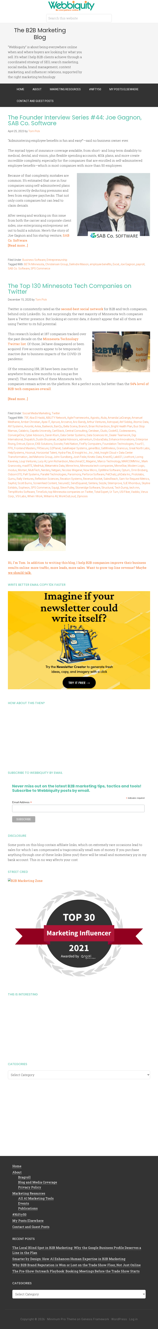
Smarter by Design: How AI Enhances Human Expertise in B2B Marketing (68, 1259)
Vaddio (135, 491)
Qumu (11, 478)
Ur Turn (113, 491)
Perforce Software (93, 474)
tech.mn (134, 487)
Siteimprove (115, 483)
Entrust (21, 443)
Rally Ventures (25, 478)
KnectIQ (107, 456)
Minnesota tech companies (96, 465)
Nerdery (45, 470)
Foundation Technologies (118, 443)
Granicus (122, 448)
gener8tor (94, 448)
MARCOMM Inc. (131, 461)
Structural (107, 487)
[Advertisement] (79, 736)
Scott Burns (25, 483)
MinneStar (120, 465)
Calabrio (23, 430)
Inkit (96, 452)
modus (12, 470)
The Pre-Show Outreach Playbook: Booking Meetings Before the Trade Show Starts (76, 1271)
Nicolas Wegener (72, 470)
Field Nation (71, 443)
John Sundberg (63, 456)
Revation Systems (71, 478)
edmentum (85, 439)
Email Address (22, 802)
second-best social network (82, 309)
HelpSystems (16, 452)
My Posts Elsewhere (28, 1221)
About (17, 1172)
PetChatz (111, 474)
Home (16, 1166)
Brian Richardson (99, 426)
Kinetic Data (94, 456)
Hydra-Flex (64, 452)
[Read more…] (18, 245)
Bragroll (24, 1177)
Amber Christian (30, 421)
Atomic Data (140, 421)
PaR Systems (31, 474)
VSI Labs (21, 496)
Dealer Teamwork (119, 435)
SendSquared (79, 483)
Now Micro (90, 470)
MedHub (39, 465)
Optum (126, 470)
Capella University (40, 430)
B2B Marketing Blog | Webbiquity (79, 6)
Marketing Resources (28, 1193)
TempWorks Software (21, 491)
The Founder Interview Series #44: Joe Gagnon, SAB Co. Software (75, 120)
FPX (10, 448)
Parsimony (74, 474)
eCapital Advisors (67, 439)
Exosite (58, 443)
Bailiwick (47, 426)
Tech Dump (121, 487)
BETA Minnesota (34, 264)
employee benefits (101, 264)
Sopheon (24, 487)
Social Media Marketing (36, 413)
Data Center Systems (73, 435)
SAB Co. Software (18, 268)
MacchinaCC (77, 461)
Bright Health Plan (121, 426)
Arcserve (66, 421)
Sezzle (102, 483)
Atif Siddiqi (125, 421)
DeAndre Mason (79, 264)
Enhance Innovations (121, 439)
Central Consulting (76, 430)
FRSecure (43, 448)
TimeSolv (41, 491)
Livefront (129, 456)
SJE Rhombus (131, 483)
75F (26, 417)
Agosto (94, 417)
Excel (116, 264)
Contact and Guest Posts (30, 1227)
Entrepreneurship (57, 259)
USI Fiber (124, 491)
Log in (133, 1319)
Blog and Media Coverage (37, 1182)
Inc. (91, 452)
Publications (28, 1208)
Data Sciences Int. (97, 435)
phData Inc (124, 474)
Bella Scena (70, 426)
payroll (140, 264)
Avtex (37, 426)
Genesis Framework (95, 1319)
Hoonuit (30, 452)
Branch (83, 426)
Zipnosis (82, 496)
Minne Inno (72, 465)
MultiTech (34, 470)
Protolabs (138, 474)
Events (23, 1203)
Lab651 (118, 456)
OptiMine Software (109, 470)
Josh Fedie (79, 456)
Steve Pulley (67, 487)
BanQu (58, 426)
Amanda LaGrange (119, 417)
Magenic (91, 461)
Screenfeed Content (45, 483)
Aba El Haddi (37, 417)
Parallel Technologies (53, 474)
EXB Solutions (44, 443)
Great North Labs (139, 448)
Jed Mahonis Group (40, 456)
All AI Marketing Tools (36, 1198)
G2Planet (55, 448)
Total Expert (101, 491)
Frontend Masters (25, 448)
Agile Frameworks (78, 417)
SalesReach (110, 478)
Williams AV (51, 496)
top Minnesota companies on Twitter (70, 491)
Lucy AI (42, 461)
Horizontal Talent (46, 452)
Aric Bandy (79, 421)
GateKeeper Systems (74, 448)
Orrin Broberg (139, 470)
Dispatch (29, 439)
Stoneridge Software (87, 487)
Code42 (113, 430)
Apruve (55, 421)
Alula (104, 417)
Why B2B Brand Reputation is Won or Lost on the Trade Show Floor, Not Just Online (76, 1265)
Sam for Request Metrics (134, 478)
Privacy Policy (29, 1187)
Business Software (33, 259)
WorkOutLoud (67, 496)
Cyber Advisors (34, 435)
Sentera (92, 483)
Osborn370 (15, 474)
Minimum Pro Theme (61, 1319)
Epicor (30, 443)
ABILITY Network (56, 417)
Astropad (112, 421)
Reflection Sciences (47, 478)
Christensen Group (56, 264)
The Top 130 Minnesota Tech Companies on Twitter (69, 289)
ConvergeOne (16, 435)
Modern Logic (136, 465)
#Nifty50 (19, 1214)
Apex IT (45, 421)
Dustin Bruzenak (46, 439)
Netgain (56, 470)
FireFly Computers (90, 443)
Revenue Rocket (92, 478)
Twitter (56, 413)
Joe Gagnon (127, 264)
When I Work (35, 496)
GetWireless (108, 448)
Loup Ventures (28, 461)
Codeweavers (127, 430)
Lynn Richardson (58, 461)
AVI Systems (15, 426)
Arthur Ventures (96, 421)
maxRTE (27, 465)
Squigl (55, 487)
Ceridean (93, 430)
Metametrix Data (55, 465)
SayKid (12, 483)
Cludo (103, 430)
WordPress (119, 1319)
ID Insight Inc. (80, 452)
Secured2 (64, 483)
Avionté (28, 426)
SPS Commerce (40, 268)
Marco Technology (108, 461)
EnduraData (100, 439)
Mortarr (22, 470)
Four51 (139, 443)
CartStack (58, 430)
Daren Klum (52, 435)
